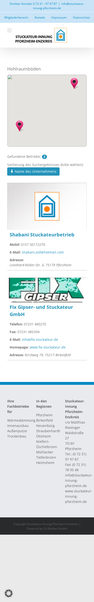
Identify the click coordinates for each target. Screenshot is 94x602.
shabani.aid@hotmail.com (43, 252)
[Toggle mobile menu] (9, 30)
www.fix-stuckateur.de (48, 347)
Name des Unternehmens (35, 171)
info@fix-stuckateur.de (40, 339)
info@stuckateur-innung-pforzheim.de (58, 6)
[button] (74, 83)
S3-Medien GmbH (55, 528)
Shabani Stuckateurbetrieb (42, 234)
